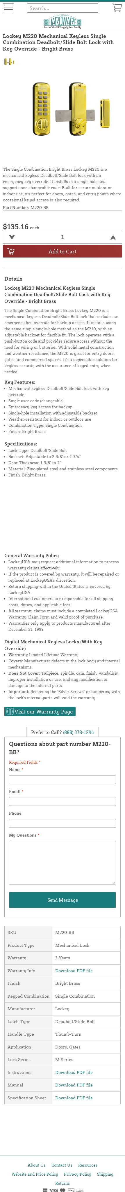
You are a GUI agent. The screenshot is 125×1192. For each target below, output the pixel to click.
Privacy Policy (77, 1174)
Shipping (105, 1174)
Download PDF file (74, 970)
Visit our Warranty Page (44, 711)
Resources (87, 1164)
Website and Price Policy (35, 1174)
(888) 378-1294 (78, 732)
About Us (37, 1164)
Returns (62, 1183)
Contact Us (61, 1164)
